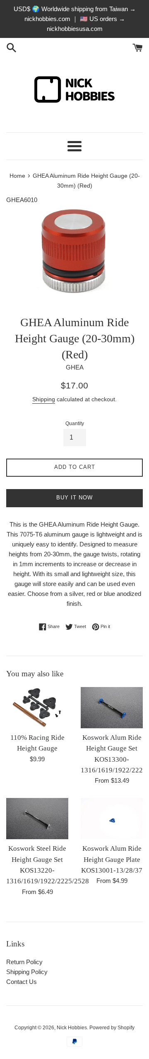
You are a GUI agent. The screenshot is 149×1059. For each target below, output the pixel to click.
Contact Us (21, 981)
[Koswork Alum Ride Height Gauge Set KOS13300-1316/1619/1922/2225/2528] (112, 707)
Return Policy (24, 961)
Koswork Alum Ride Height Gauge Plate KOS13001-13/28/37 (111, 859)
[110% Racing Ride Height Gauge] (37, 707)
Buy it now (74, 497)
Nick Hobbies (72, 1028)
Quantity (74, 423)
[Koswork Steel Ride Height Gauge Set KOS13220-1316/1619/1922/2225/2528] (37, 818)
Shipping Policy (27, 971)
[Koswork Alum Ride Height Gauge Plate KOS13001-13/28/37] (112, 818)
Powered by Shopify (112, 1028)
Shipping (43, 399)
